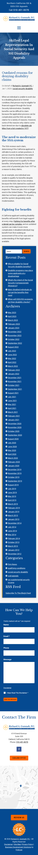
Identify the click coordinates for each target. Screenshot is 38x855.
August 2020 (13, 439)
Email (6, 636)
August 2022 (13, 347)
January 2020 (13, 466)
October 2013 (13, 542)
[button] (19, 28)
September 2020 (15, 435)
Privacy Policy (27, 844)
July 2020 (12, 443)
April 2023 (12, 316)
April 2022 (12, 362)
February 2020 (14, 462)
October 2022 (13, 339)
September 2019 (15, 481)
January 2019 (13, 512)
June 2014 (12, 531)
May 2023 (12, 312)
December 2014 (14, 523)
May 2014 (12, 535)
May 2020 (12, 450)
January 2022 (13, 374)
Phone (6, 648)
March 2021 (13, 412)
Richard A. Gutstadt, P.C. (22, 86)
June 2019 (12, 492)
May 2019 (12, 496)
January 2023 (13, 328)
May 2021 (12, 404)
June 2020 (12, 446)
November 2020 (14, 427)
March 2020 (13, 458)
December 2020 (14, 424)
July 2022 (12, 351)
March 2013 (13, 546)
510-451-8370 (21, 10)
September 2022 (15, 343)
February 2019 (14, 508)
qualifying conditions (16, 568)
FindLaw (19, 850)
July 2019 (12, 489)
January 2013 (13, 550)
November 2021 (14, 381)
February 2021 (14, 416)
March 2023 (13, 320)
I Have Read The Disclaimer (17, 693)
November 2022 (14, 335)
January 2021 (13, 420)
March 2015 (13, 515)
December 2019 (14, 469)
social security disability (23, 89)
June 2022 (12, 355)
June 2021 (12, 401)
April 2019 (12, 500)
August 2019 (13, 485)
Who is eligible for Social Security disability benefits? (19, 265)
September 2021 (15, 389)
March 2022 (13, 366)
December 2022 (14, 332)
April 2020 (12, 454)
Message (7, 659)
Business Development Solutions (18, 847)
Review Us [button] (19, 817)
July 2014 (12, 527)
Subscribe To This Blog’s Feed (18, 593)
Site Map (17, 844)
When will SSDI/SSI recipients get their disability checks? (20, 300)
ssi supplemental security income (19, 581)
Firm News (12, 564)
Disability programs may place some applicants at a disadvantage (20, 273)
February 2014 (14, 538)
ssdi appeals (13, 576)
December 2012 (14, 554)
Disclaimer (7, 688)
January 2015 (13, 519)
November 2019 (14, 473)
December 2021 (14, 378)
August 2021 (13, 393)
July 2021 (12, 397)
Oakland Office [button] (19, 758)
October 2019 (13, 477)
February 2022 (14, 370)
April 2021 (12, 408)
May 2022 (12, 358)
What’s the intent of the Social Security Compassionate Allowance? (20, 283)
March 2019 (13, 504)
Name (6, 625)
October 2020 (13, 431)
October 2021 (13, 385)
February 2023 (14, 324)
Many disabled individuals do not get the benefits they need (20, 292)
